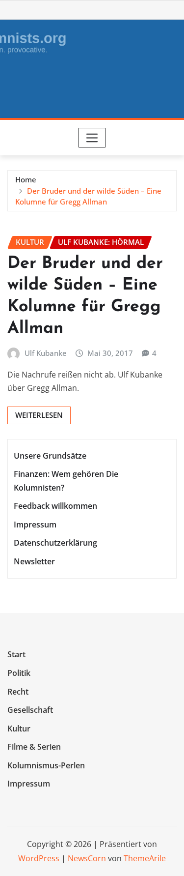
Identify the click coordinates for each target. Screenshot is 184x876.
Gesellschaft (30, 709)
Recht (17, 691)
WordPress (38, 858)
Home (25, 179)
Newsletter (34, 561)
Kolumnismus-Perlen (46, 765)
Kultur (18, 728)
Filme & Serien (34, 746)
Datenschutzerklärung (55, 542)
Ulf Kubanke (46, 353)
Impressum (35, 524)
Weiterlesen (39, 415)
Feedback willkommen (55, 505)
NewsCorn (87, 858)
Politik (18, 673)
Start (16, 654)
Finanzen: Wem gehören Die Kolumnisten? (66, 481)
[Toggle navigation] (92, 137)
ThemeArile (145, 858)
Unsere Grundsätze (50, 455)
